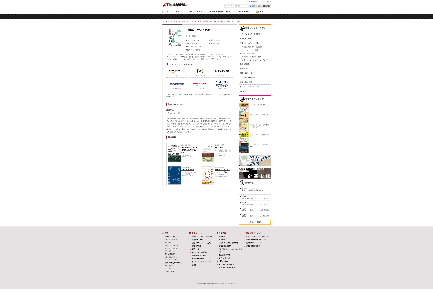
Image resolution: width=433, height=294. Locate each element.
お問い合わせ (267, 1)
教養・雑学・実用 (246, 82)
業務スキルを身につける (172, 248)
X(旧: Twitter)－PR (225, 264)
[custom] (255, 165)
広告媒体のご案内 (225, 246)
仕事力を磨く (169, 242)
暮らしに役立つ (195, 11)
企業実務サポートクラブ (254, 240)
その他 (242, 91)
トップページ (167, 21)
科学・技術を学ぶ (170, 268)
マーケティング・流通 (250, 50)
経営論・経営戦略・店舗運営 (213, 21)
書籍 (259, 6)
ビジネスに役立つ (174, 11)
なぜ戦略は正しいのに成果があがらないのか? (189, 150)
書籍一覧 (177, 21)
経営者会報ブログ (252, 246)
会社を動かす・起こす (171, 245)
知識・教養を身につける (220, 11)
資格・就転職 (244, 64)
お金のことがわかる (171, 257)
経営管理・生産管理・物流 (251, 57)
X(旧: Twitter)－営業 (226, 267)
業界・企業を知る (170, 251)
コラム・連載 (243, 11)
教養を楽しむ (169, 266)
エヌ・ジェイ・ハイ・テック (256, 236)
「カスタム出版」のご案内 (228, 243)
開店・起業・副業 (248, 53)
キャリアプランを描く (171, 239)
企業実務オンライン (253, 243)
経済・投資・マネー (247, 73)
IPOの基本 (219, 147)
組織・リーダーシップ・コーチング (254, 60)
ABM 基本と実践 (187, 170)
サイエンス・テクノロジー (249, 87)
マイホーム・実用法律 (248, 77)
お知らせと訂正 (254, 222)
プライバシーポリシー (227, 258)
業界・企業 (244, 68)
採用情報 (222, 240)
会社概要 (222, 236)
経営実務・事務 (245, 38)
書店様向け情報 (252, 1)
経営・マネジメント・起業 (191, 21)
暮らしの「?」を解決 (171, 260)
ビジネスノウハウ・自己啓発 (250, 34)
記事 (253, 6)
